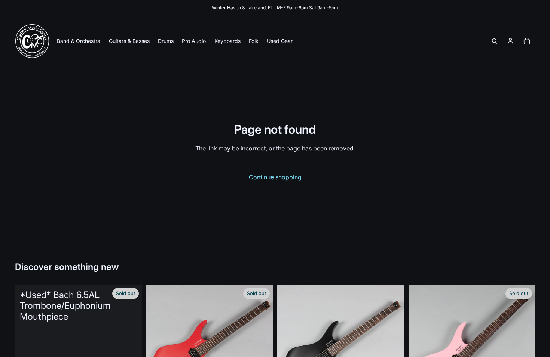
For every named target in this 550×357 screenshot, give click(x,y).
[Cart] (527, 41)
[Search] (494, 41)
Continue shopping (275, 177)
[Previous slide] (157, 348)
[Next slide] (261, 348)
